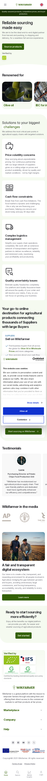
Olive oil (9, 105)
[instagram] (29, 742)
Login (41, 775)
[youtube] (23, 742)
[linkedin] (13, 742)
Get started (23, 635)
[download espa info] (23, 751)
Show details (33, 403)
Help (6, 729)
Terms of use (17, 764)
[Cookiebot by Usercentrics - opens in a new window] (33, 359)
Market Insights (29, 776)
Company (10, 719)
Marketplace (11, 710)
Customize (22, 419)
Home (6, 775)
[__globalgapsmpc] (11, 669)
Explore (17, 775)
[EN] (41, 5)
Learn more (23, 597)
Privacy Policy (29, 764)
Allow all (24, 411)
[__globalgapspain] (28, 669)
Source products (13, 46)
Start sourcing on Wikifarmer (21, 431)
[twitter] (34, 742)
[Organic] (11, 660)
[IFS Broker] (28, 660)
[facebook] (18, 742)
